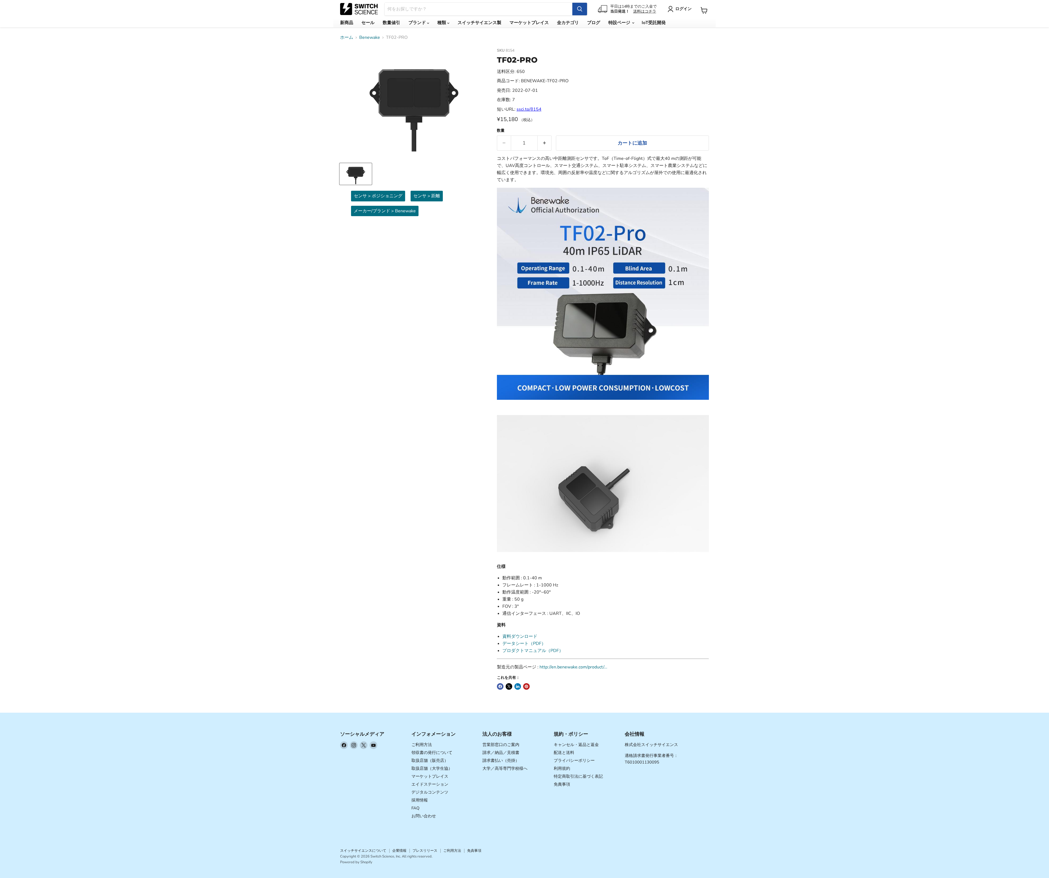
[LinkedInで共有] (517, 686)
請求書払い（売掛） (500, 760)
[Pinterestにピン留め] (526, 686)
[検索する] (579, 9)
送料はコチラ (644, 11)
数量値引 (391, 23)
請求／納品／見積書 (500, 752)
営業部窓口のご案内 (500, 744)
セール (368, 23)
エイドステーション (429, 784)
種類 (442, 23)
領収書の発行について (431, 752)
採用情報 (419, 800)
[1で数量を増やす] (545, 143)
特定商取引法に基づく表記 (578, 776)
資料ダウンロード (519, 636)
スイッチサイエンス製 (479, 23)
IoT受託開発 (654, 23)
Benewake (369, 37)
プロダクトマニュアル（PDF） (532, 651)
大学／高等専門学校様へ (505, 768)
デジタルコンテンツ (429, 792)
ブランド (417, 23)
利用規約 (562, 768)
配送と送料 (564, 752)
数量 (501, 130)
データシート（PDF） (524, 644)
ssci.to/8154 (529, 109)
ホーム (346, 37)
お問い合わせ (423, 816)
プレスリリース (424, 850)
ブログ (593, 23)
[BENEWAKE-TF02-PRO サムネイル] (356, 174)
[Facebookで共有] (500, 686)
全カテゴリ (568, 23)
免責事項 (562, 784)
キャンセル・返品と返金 (576, 744)
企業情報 (399, 850)
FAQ (415, 808)
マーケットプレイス (529, 23)
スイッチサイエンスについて (363, 850)
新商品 (346, 23)
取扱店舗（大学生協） (431, 768)
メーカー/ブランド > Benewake (385, 211)
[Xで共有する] (509, 686)
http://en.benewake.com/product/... (573, 667)
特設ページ (619, 23)
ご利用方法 (421, 744)
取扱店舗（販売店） (429, 760)
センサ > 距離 (426, 196)
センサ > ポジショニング (378, 196)
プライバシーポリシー (574, 760)
